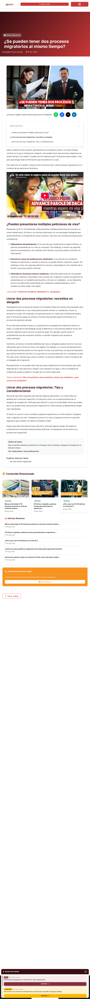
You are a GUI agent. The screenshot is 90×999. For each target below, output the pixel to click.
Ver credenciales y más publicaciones (23, 451)
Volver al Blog (12, 596)
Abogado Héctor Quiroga (13, 52)
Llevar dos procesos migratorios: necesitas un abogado (31, 137)
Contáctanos (45, 582)
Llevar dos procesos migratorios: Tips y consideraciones (32, 142)
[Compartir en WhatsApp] (56, 114)
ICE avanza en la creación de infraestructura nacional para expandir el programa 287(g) (33, 991)
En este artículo (16, 126)
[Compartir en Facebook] (62, 114)
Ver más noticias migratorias (20, 461)
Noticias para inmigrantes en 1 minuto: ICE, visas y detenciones (24, 980)
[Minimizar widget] (85, 971)
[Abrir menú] (79, 4)
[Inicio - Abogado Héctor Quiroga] (9, 4)
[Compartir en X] (68, 114)
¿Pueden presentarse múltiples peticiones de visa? (30, 132)
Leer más (44, 984)
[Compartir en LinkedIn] (74, 114)
